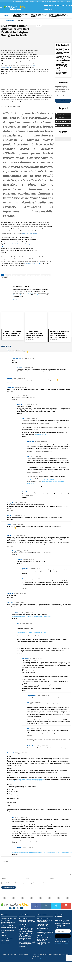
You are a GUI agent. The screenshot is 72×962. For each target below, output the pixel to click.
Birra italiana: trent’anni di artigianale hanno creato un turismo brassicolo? (62, 73)
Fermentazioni (41, 295)
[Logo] (14, 7)
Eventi (39, 25)
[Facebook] (13, 299)
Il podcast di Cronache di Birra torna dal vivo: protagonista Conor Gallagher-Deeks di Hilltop (63, 65)
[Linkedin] (16, 299)
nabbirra (10, 593)
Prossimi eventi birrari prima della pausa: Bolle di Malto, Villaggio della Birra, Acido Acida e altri (63, 58)
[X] (20, 299)
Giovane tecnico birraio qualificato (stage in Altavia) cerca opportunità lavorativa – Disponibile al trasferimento (44, 941)
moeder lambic (45, 275)
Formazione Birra (18, 295)
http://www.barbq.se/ (41, 434)
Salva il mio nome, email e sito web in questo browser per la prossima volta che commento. (27, 883)
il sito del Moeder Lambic (29, 233)
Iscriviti (63, 101)
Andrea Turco (10, 20)
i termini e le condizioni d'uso (62, 942)
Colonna (24, 568)
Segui (68, 121)
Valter (9, 350)
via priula (4, 277)
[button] (69, 1)
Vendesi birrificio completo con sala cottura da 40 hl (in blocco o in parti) (39, 15)
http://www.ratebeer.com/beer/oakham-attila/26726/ (45, 482)
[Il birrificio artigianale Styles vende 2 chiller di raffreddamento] (12, 320)
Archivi (63, 132)
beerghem (8, 275)
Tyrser (19, 559)
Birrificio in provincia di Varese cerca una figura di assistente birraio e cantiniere (57, 15)
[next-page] (67, 15)
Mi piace (36, 903)
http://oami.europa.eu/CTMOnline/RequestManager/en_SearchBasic (31, 616)
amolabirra (25, 492)
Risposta (10, 354)
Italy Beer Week (28, 293)
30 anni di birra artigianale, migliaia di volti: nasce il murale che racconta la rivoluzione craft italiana (63, 50)
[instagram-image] (4, 898)
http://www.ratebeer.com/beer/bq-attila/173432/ (40, 480)
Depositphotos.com (39, 958)
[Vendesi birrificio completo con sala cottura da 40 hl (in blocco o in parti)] (36, 320)
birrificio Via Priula (15, 244)
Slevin (9, 515)
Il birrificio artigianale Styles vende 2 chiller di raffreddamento (20, 15)
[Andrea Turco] (3, 20)
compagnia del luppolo (19, 275)
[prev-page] (12, 15)
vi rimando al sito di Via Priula (32, 263)
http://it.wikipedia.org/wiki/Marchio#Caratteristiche (31, 632)
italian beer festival (33, 275)
